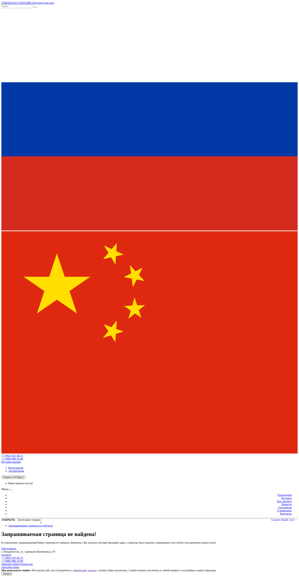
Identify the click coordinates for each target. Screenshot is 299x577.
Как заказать (284, 501)
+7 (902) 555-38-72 (12, 455)
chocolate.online (10, 567)
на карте (6, 554)
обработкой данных (85, 570)
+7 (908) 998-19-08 (12, 458)
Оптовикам (285, 507)
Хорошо (7, 573)
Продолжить (8, 548)
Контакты (286, 513)
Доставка (286, 498)
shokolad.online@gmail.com (17, 564)
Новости (287, 504)
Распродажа (285, 495)
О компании (284, 510)
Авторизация (16, 470)
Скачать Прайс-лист (283, 519)
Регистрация (15, 467)
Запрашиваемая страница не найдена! (30, 525)
